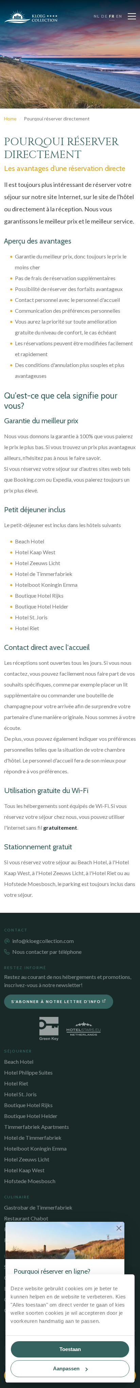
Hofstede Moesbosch (29, 1181)
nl (97, 16)
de (104, 16)
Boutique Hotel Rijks (28, 1105)
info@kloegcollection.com (43, 941)
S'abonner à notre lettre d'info (56, 1001)
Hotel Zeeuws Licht (26, 1159)
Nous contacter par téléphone (47, 951)
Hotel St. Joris (20, 1094)
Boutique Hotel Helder (30, 1116)
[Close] (118, 1228)
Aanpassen (66, 1368)
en (119, 16)
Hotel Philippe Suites (28, 1072)
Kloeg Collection (31, 16)
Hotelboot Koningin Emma (35, 1148)
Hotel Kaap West (24, 1170)
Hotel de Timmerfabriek (33, 1137)
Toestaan (70, 1349)
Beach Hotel (18, 1061)
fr (112, 16)
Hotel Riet (16, 1083)
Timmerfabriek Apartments (36, 1126)
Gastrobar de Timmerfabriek (38, 1207)
